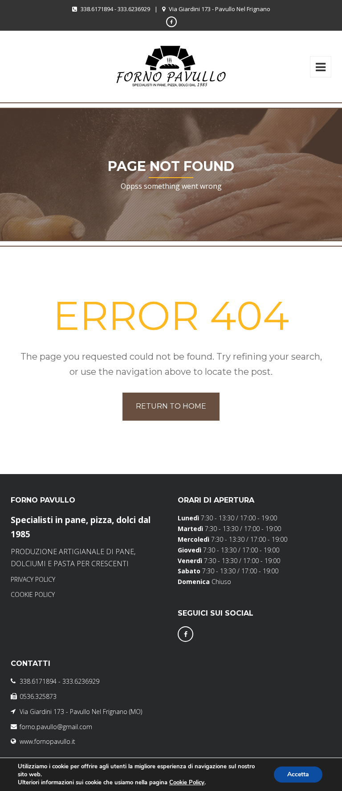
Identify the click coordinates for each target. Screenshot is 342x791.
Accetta (298, 774)
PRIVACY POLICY (33, 579)
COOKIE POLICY (33, 594)
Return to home (171, 406)
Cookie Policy (186, 783)
